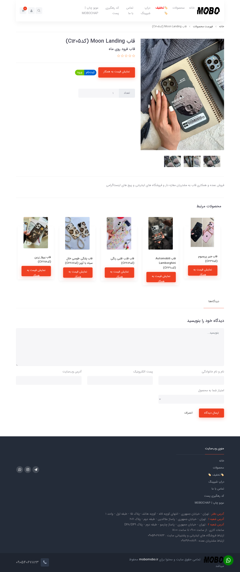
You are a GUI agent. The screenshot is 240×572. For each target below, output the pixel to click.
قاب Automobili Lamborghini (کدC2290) (167, 263)
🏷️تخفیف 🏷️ (161, 10)
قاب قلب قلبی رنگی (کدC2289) (123, 260)
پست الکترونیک (143, 371)
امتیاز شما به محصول (211, 390)
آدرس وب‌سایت (72, 371)
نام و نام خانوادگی (213, 371)
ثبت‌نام (90, 72)
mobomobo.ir (148, 559)
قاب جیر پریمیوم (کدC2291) (208, 258)
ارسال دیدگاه (211, 413)
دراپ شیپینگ (145, 10)
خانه (192, 7)
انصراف (188, 413)
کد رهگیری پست (112, 10)
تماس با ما (129, 10)
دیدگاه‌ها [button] (213, 301)
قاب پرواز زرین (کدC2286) (43, 259)
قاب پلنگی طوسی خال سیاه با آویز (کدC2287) (80, 260)
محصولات (178, 7)
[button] (39, 10)
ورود (79, 72)
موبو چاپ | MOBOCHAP (90, 10)
